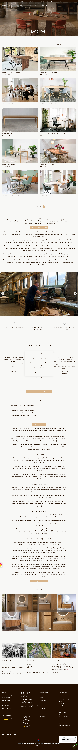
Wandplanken (43, 716)
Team (60, 714)
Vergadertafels (43, 713)
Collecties (7, 40)
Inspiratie (36, 5)
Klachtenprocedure (63, 703)
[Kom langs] (64, 650)
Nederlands (31, 739)
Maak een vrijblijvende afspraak (39, 581)
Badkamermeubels (44, 692)
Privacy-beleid (62, 710)
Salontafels (42, 708)
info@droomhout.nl (6, 703)
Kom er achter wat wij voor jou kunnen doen (39, 391)
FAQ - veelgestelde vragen (64, 699)
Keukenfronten (43, 705)
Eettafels (42, 703)
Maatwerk (61, 705)
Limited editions (46, 5)
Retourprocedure (62, 712)
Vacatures (61, 718)
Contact (60, 694)
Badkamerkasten (43, 695)
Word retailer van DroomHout (65, 725)
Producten (28, 5)
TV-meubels (42, 711)
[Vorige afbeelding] (2, 293)
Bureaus (41, 697)
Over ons (61, 707)
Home (21, 5)
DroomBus (61, 697)
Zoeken (60, 723)
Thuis (3, 40)
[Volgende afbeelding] (75, 293)
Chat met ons (31, 677)
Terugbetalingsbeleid (63, 716)
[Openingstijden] (14, 650)
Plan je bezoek (56, 672)
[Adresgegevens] (39, 650)
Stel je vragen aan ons (39, 424)
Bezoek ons (55, 5)
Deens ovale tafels (44, 700)
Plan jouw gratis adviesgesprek (39, 227)
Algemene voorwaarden (64, 692)
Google (27, 726)
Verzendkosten (62, 721)
